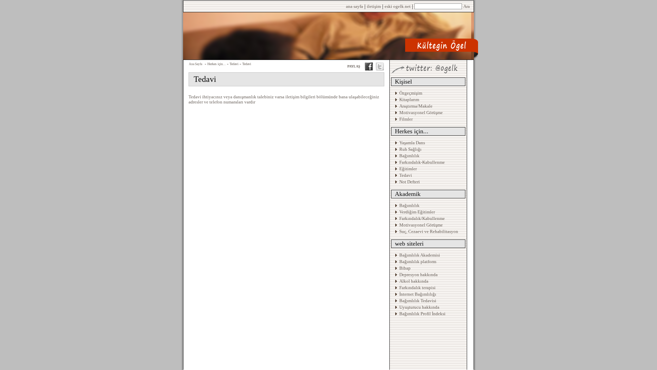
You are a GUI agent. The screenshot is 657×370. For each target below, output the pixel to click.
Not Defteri (409, 181)
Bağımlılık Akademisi (420, 255)
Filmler (406, 119)
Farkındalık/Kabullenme (422, 218)
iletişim (374, 6)
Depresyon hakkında (418, 274)
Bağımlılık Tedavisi (417, 300)
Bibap (405, 268)
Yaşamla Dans (412, 142)
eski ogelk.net (398, 6)
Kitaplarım (409, 99)
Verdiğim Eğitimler (417, 211)
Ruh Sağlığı (410, 149)
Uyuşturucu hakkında (419, 307)
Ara (466, 6)
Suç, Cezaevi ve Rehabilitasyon (428, 231)
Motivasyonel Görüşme (421, 112)
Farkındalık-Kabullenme (422, 162)
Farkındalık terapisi (417, 287)
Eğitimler (408, 168)
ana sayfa (354, 6)
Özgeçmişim (410, 93)
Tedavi (405, 175)
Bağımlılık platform (417, 261)
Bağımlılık (409, 155)
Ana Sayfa (195, 64)
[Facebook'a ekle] (369, 69)
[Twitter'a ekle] (380, 69)
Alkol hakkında (413, 281)
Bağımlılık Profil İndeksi (422, 313)
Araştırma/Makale (416, 106)
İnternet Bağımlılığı (417, 294)
